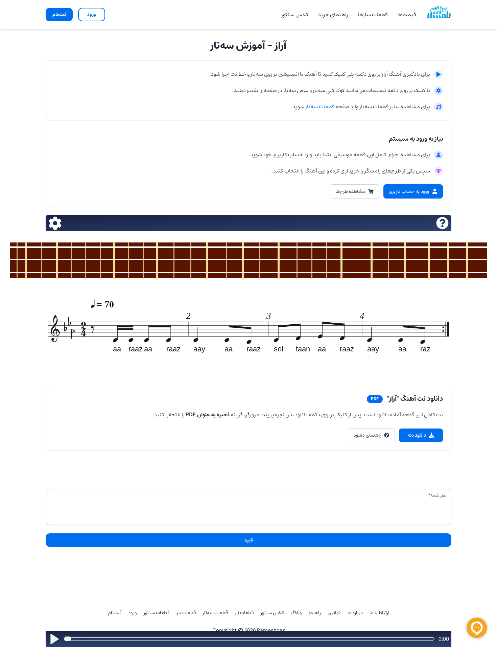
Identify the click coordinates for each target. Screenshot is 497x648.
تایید (248, 540)
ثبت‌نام (114, 613)
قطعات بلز (186, 613)
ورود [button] (91, 14)
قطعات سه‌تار (319, 106)
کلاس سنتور (294, 14)
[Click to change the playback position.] (250, 639)
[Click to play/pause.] (54, 639)
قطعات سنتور (157, 613)
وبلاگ (296, 613)
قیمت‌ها (406, 14)
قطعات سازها (373, 14)
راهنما (315, 613)
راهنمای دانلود (367, 435)
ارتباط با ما (379, 613)
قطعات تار (244, 613)
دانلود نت (417, 435)
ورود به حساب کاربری (409, 191)
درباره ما (355, 613)
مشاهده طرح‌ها (350, 191)
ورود (132, 613)
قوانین (334, 613)
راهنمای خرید (333, 14)
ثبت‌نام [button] (59, 14)
